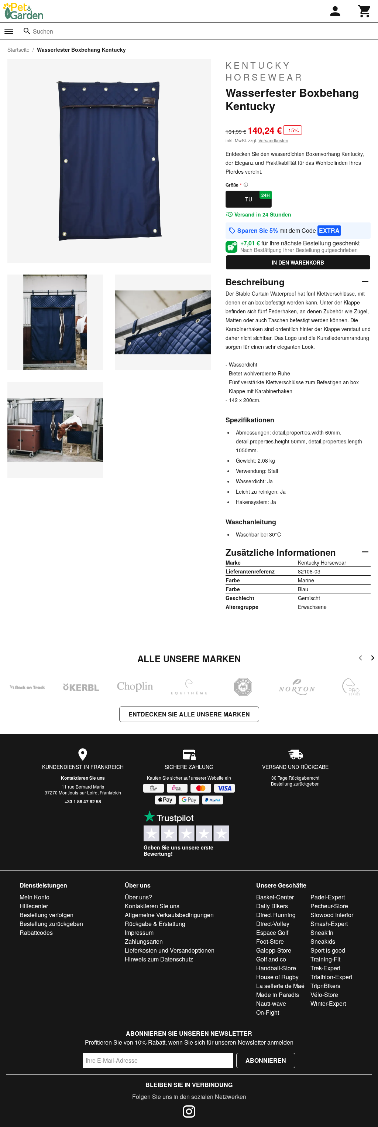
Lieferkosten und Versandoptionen (169, 950)
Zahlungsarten (144, 941)
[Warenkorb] (364, 11)
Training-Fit (325, 959)
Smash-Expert (329, 923)
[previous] (360, 659)
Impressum (139, 932)
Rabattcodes (36, 932)
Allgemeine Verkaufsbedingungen (169, 914)
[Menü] (9, 31)
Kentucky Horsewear (264, 71)
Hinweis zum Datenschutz (159, 959)
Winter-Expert (328, 1003)
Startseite (18, 49)
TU (257, 197)
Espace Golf (272, 932)
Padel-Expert (327, 897)
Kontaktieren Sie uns (83, 778)
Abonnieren (265, 1060)
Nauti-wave (271, 1003)
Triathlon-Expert (331, 977)
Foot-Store (270, 941)
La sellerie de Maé (280, 985)
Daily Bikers (272, 906)
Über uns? (138, 897)
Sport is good (327, 950)
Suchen (43, 31)
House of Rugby (277, 977)
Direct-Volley (272, 923)
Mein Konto (34, 897)
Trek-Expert (325, 968)
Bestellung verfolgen (46, 914)
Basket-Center (275, 897)
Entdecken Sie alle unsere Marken (189, 714)
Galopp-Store (273, 950)
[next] (372, 659)
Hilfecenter (34, 906)
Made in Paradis (277, 994)
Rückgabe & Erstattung (155, 923)
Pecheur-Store (329, 906)
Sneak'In (321, 932)
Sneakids (322, 941)
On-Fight (267, 1012)
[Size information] (245, 184)
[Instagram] (189, 1112)
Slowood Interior (331, 914)
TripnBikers (325, 985)
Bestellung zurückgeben (295, 783)
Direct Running (276, 914)
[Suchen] (27, 31)
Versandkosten (273, 140)
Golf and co (271, 959)
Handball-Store (276, 968)
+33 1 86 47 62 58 (83, 801)
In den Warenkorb (298, 262)
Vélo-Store (324, 994)
